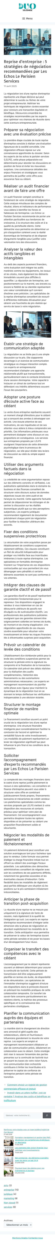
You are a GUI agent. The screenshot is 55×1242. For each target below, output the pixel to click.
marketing (9, 1198)
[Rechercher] (47, 1115)
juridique (8, 1194)
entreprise (9, 1190)
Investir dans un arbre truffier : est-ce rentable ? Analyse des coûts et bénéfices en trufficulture (27, 1096)
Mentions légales (20, 1238)
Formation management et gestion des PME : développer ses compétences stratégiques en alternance (33, 1139)
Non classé (9, 1202)
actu (6, 1185)
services (8, 1207)
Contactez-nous (35, 1238)
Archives (8, 1220)
